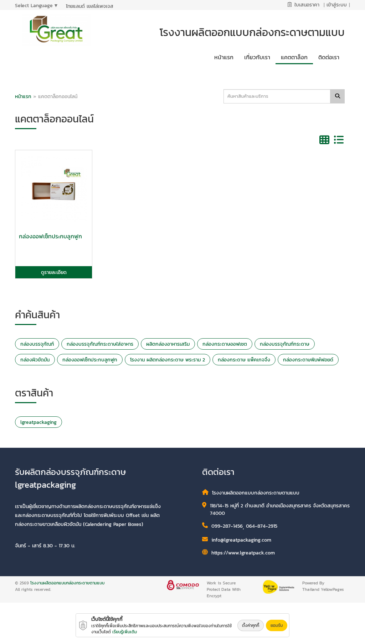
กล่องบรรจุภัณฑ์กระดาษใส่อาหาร (100, 344)
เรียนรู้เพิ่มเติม (124, 632)
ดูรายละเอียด (54, 272)
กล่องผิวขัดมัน (35, 360)
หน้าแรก (23, 96)
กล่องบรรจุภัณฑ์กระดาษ (284, 344)
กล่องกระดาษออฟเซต (224, 344)
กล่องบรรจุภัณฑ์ (37, 344)
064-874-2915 (261, 526)
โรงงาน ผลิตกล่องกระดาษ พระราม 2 (167, 360)
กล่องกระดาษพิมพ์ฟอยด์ (308, 360)
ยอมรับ (277, 625)
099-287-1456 (227, 526)
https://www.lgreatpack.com (243, 553)
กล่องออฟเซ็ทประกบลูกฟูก (89, 360)
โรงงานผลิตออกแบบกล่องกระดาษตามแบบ (67, 583)
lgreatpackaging (38, 422)
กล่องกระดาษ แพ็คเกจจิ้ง (244, 360)
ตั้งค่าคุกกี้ (250, 625)
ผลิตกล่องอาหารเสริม (168, 344)
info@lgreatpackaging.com (241, 540)
